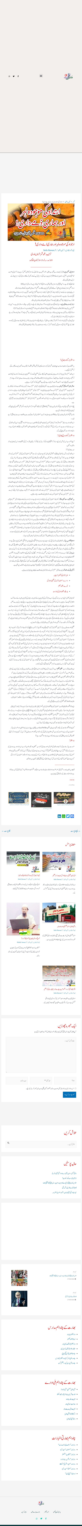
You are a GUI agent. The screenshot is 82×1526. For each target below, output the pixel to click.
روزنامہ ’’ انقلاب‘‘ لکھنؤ (68, 1454)
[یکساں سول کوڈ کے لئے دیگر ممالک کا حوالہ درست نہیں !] (18, 798)
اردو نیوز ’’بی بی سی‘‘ (70, 1473)
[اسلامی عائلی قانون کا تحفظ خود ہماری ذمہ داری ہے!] (64, 798)
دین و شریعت (74, 1292)
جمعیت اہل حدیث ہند (69, 1409)
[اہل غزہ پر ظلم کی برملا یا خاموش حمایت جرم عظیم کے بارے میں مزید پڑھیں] (58, 862)
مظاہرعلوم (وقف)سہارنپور (67, 1348)
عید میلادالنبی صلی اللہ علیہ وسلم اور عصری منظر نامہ (64, 1192)
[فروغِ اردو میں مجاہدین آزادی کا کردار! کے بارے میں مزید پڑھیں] (23, 919)
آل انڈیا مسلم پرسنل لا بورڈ (68, 1389)
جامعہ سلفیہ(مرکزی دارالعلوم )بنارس (65, 1358)
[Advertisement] (41, 162)
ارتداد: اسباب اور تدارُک (47, 808)
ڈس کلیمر (46, 1511)
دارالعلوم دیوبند (71, 1334)
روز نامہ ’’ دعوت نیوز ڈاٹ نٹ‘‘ (66, 1445)
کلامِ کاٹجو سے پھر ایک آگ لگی (69, 1187)
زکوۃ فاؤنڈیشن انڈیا (70, 1414)
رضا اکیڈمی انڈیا (71, 1419)
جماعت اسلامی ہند (70, 1404)
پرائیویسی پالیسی (57, 1511)
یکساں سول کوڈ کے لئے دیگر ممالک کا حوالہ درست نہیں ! (19, 805)
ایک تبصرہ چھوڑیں (69, 250)
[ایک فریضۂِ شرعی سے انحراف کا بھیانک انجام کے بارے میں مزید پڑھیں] (23, 862)
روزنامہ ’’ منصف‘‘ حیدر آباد (67, 1449)
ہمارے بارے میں (35, 1511)
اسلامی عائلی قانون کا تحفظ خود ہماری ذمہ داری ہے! (65, 805)
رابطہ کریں (24, 1511)
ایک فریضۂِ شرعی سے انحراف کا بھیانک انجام (29, 875)
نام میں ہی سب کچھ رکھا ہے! (69, 1178)
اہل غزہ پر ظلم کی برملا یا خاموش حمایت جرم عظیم (64, 875)
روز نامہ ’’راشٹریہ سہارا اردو (68, 1459)
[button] (41, 75)
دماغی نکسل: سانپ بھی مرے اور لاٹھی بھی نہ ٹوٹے (64, 1173)
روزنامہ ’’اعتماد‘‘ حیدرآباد (68, 1469)
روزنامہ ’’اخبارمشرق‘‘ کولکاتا (67, 1464)
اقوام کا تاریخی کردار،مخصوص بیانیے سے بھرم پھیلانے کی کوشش (59, 989)
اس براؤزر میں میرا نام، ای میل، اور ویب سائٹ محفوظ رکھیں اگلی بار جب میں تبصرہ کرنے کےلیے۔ (50, 1088)
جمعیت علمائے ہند (70, 1399)
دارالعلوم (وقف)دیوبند (68, 1344)
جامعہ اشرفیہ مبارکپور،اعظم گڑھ (66, 1363)
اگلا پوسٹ (5, 831)
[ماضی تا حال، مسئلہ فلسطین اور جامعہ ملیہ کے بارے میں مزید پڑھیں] (58, 913)
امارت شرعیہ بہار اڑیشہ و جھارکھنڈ (66, 1394)
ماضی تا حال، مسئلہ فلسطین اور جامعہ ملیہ (66, 926)
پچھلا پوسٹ (76, 831)
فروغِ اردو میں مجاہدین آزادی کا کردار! (30, 938)
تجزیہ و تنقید (60, 250)
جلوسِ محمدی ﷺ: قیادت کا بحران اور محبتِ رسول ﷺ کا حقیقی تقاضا (59, 1183)
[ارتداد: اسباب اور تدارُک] (41, 799)
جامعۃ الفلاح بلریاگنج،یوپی (68, 1353)
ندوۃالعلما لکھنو (71, 1339)
